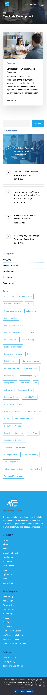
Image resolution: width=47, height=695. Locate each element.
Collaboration (31, 311)
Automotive (8, 605)
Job (35, 383)
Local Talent (9, 404)
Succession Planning (30, 455)
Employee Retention (31, 361)
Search (37, 123)
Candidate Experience (13, 304)
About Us (7, 544)
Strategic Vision (10, 455)
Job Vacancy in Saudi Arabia (15, 643)
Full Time (7, 622)
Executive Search (10, 265)
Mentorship (23, 404)
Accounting (8, 596)
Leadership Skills (29, 397)
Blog (5, 578)
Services (6, 548)
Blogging (7, 259)
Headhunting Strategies (29, 376)
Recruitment (8, 283)
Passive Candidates (12, 412)
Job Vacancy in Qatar (12, 639)
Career (29, 304)
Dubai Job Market (11, 361)
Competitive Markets (12, 332)
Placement (11, 63)
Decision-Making (27, 340)
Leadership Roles (11, 397)
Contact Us (8, 583)
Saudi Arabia (33, 433)
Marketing (7, 613)
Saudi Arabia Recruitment (14, 440)
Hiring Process (10, 383)
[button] (42, 4)
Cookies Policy (9, 657)
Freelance (7, 618)
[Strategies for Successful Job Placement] (23, 68)
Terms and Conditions (13, 666)
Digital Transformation (13, 347)
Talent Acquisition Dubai (13, 469)
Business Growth (25, 297)
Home (5, 540)
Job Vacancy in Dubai (12, 631)
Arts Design (8, 601)
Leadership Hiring (25, 390)
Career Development (12, 311)
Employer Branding (11, 368)
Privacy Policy (9, 661)
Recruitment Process (12, 426)
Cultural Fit (30, 332)
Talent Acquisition (11, 462)
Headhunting (9, 271)
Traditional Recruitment (13, 476)
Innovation (25, 383)
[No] (44, 686)
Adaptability (9, 297)
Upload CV (7, 574)
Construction (9, 609)
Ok (16, 691)
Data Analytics (10, 340)
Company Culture (11, 318)
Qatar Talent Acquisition (23, 419)
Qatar (6, 419)
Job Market (8, 390)
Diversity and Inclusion (13, 354)
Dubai (29, 354)
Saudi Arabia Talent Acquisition (16, 447)
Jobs (5, 570)
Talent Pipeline (34, 469)
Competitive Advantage (13, 325)
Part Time (7, 626)
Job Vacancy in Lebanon (13, 635)
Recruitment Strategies (13, 433)
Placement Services (33, 412)
